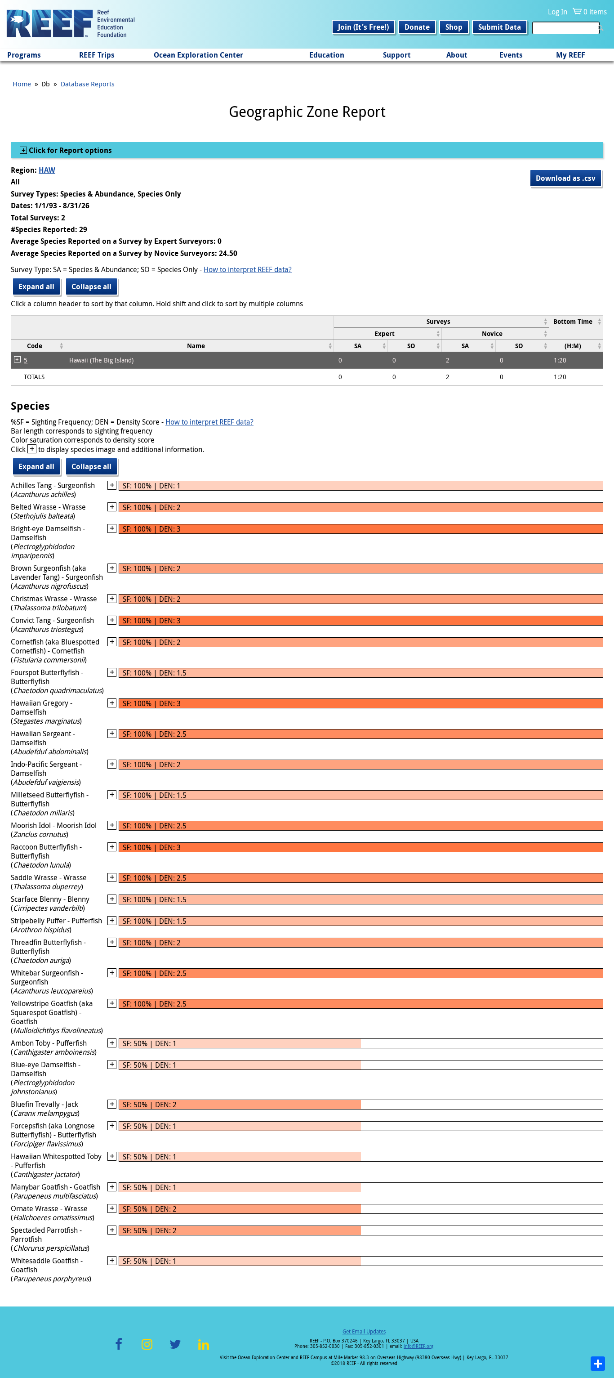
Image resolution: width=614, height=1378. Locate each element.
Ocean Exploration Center (198, 55)
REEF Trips (97, 55)
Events (511, 55)
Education (326, 55)
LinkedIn (203, 1349)
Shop (454, 27)
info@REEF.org (418, 1346)
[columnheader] (441, 321)
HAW (47, 170)
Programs (24, 55)
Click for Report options (69, 150)
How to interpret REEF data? (248, 269)
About (456, 55)
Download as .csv (566, 178)
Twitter (175, 1349)
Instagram (147, 1349)
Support (397, 55)
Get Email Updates (364, 1331)
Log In (557, 12)
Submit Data (499, 27)
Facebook (118, 1349)
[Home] (70, 24)
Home (22, 83)
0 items (595, 12)
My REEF (570, 55)
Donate (417, 27)
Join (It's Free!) (363, 27)
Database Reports (88, 83)
